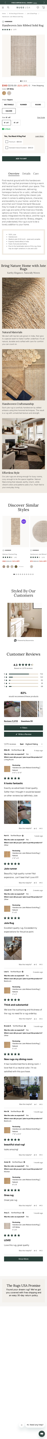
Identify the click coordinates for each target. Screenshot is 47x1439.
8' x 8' (16, 123)
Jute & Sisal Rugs (32, 13)
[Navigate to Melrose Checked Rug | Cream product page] (15, 531)
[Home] (23, 7)
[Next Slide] (41, 709)
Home (4, 13)
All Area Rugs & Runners (16, 13)
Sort (22, 744)
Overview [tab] (13, 173)
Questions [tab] (27, 721)
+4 (21, 566)
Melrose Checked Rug (9, 554)
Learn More (39, 136)
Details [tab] (26, 173)
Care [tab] (36, 173)
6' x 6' (6, 123)
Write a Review (28, 735)
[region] (23, 709)
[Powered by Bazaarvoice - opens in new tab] (24, 640)
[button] (9, 29)
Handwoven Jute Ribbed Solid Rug (12, 16)
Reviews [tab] (11, 721)
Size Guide (41, 117)
